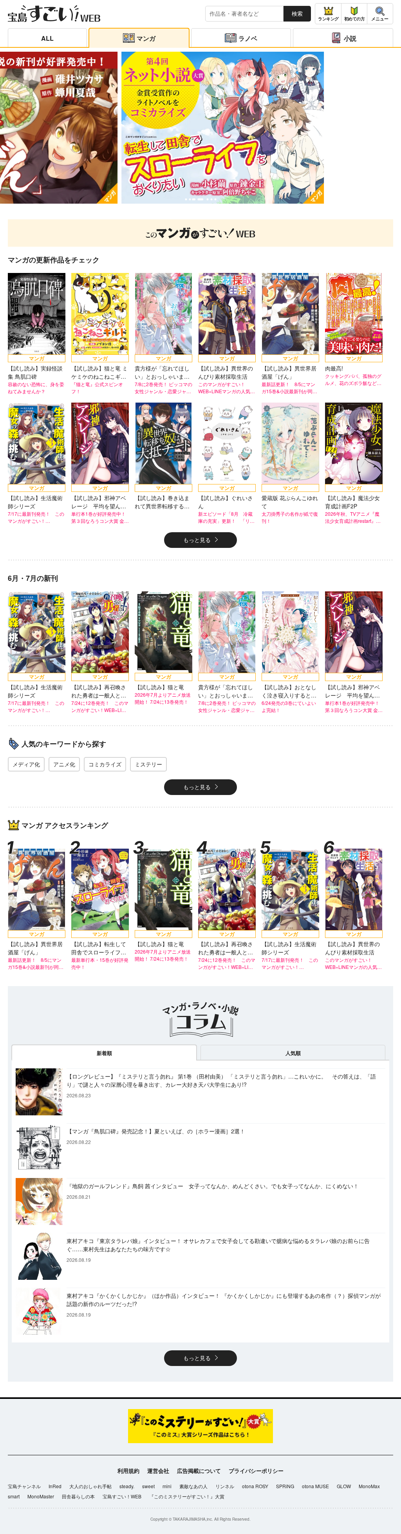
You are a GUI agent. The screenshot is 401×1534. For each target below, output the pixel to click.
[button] (186, 200)
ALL (47, 38)
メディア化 (26, 764)
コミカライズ (105, 764)
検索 (297, 13)
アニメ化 (64, 764)
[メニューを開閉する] (380, 14)
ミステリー (148, 764)
